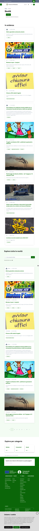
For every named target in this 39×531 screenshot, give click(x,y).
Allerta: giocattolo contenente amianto (15, 32)
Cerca (33, 257)
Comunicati (18, 447)
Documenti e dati (7, 488)
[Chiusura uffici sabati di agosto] (19, 81)
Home (6, 8)
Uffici (6, 481)
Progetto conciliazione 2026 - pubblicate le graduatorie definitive (19, 142)
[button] (34, 4)
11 (27, 430)
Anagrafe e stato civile (22, 490)
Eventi (29, 480)
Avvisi (27, 447)
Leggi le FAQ (17, 508)
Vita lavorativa (22, 485)
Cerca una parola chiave (10, 257)
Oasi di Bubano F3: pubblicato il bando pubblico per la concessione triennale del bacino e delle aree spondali (19, 108)
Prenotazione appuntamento (17, 511)
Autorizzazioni (22, 500)
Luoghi (29, 478)
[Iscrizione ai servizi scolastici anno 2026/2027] (19, 226)
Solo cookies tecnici (8, 527)
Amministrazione (8, 475)
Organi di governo (8, 478)
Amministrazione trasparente (27, 509)
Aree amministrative (8, 480)
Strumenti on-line (23, 501)
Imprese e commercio (21, 498)
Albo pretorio (27, 511)
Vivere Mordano (31, 475)
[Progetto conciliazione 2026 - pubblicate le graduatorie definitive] (19, 130)
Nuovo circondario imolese (7, 1)
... (24, 430)
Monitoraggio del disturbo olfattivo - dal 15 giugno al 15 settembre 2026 (19, 174)
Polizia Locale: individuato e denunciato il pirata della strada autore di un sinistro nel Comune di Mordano (18, 205)
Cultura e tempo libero (22, 493)
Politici (6, 483)
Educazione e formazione (22, 479)
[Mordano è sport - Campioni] (19, 50)
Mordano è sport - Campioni (13, 62)
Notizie (7, 447)
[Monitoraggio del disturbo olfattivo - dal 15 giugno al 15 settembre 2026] (19, 162)
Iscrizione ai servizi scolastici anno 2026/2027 (17, 238)
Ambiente (21, 495)
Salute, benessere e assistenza (23, 482)
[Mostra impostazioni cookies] (38, 265)
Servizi (23, 475)
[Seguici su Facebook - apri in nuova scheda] (28, 4)
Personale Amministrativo (7, 485)
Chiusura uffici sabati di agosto (13, 93)
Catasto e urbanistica (21, 487)
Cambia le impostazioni (25, 527)
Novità (15, 475)
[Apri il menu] (0, 4)
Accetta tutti (16, 527)
